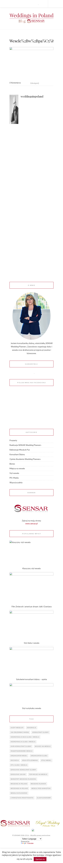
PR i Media (14, 478)
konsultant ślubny (40, 732)
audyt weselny (17, 727)
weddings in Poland (19, 788)
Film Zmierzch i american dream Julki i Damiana (32, 606)
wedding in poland (19, 784)
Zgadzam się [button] (40, 859)
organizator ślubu (39, 755)
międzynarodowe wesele (22, 751)
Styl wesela (14, 473)
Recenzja (15, 760)
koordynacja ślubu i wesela (23, 741)
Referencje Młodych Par (20, 450)
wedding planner (38, 784)
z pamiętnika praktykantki (22, 798)
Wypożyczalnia (16, 482)
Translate (30, 843)
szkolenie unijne (18, 774)
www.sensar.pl (31, 523)
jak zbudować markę (20, 732)
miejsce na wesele (43, 746)
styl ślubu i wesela (19, 765)
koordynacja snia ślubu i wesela (25, 737)
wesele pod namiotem (41, 788)
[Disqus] (31, 169)
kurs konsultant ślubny (21, 746)
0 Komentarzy (15, 83)
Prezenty (13, 440)
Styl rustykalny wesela (31, 708)
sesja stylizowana (30, 760)
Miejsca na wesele (17, 468)
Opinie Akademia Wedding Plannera (25, 459)
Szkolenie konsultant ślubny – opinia (31, 679)
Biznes (12, 464)
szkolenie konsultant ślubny (23, 770)
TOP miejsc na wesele (38, 774)
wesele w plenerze (19, 793)
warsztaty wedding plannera (23, 779)
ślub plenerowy (44, 798)
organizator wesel (19, 755)
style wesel (46, 760)
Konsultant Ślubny (17, 454)
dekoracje (31, 727)
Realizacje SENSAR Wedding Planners (25, 445)
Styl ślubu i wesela (31, 643)
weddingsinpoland (32, 96)
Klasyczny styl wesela (31, 568)
